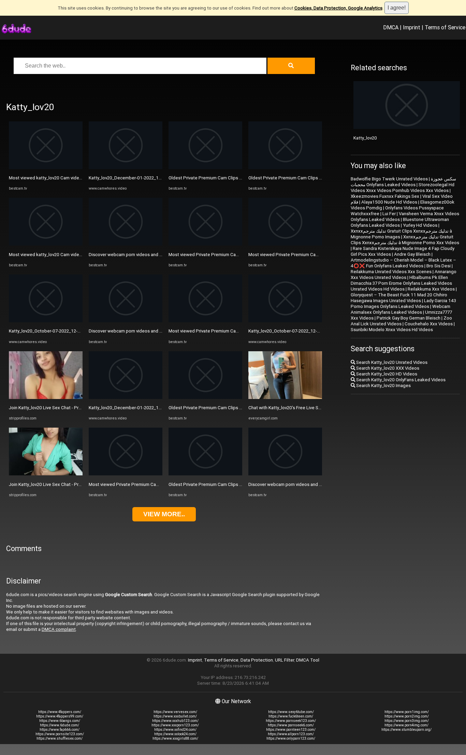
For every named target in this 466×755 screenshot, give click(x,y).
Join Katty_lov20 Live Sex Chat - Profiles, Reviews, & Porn (67, 408)
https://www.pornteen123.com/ (291, 729)
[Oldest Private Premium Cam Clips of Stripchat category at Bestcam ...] (205, 168)
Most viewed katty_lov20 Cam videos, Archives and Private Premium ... (80, 178)
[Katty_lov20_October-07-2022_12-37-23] (46, 321)
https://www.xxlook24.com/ (175, 734)
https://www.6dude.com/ (59, 725)
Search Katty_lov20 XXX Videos (387, 368)
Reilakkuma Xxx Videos (431, 289)
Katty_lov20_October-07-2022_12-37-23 (48, 331)
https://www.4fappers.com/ (59, 712)
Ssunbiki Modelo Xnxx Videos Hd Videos (392, 329)
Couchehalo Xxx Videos (429, 324)
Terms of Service (445, 27)
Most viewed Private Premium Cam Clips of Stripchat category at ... (156, 484)
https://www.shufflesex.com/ (60, 738)
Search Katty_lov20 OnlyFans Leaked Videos (400, 380)
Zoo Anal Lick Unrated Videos (401, 321)
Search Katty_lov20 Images (383, 385)
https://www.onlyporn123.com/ (290, 738)
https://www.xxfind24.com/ (175, 729)
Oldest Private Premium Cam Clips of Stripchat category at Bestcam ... (239, 178)
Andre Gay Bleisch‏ (412, 254)
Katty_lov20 (365, 138)
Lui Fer (389, 214)
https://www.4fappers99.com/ (59, 716)
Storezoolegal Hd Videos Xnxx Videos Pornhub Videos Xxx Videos (402, 187)
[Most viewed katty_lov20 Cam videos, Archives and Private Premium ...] (46, 168)
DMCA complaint (59, 629)
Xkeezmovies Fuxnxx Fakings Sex (385, 196)
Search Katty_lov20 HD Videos (386, 374)
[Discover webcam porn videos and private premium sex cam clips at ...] (125, 244)
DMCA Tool (307, 660)
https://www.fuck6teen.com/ (290, 716)
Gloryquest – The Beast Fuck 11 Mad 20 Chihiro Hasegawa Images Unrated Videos (399, 298)
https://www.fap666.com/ (59, 729)
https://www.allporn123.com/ (291, 734)
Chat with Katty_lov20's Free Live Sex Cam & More (298, 408)
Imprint (411, 27)
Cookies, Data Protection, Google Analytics (338, 8)
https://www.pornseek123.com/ (291, 721)
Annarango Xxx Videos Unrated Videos (403, 274)
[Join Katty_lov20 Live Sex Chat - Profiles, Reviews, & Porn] (46, 397)
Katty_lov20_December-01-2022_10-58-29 (132, 178)
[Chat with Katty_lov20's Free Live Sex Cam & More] (285, 397)
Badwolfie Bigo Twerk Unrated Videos (389, 179)
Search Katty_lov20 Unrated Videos (391, 362)
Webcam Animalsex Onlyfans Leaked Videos (400, 309)
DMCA (390, 27)
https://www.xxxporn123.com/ (175, 725)
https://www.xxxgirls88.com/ (175, 738)
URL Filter (284, 660)
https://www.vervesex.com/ (175, 712)
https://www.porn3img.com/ (406, 721)
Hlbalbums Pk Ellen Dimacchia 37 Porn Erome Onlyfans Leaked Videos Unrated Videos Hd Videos (401, 283)
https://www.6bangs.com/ (59, 721)
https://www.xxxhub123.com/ (175, 721)
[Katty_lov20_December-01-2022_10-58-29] (125, 168)
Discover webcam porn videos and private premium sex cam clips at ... (159, 254)
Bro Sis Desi (438, 266)
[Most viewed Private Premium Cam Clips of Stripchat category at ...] (125, 474)
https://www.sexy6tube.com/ (291, 712)
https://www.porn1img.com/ (406, 712)
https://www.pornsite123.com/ (59, 734)
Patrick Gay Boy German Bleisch (408, 318)
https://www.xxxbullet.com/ (175, 716)
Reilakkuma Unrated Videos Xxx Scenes (391, 272)
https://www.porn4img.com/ (406, 725)
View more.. (164, 514)
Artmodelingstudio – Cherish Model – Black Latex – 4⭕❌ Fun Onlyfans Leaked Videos (403, 263)
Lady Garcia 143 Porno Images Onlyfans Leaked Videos (403, 303)
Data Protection (257, 660)
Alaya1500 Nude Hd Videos (389, 202)
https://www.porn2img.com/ (406, 716)
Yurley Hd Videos (420, 225)
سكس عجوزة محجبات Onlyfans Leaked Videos (403, 182)
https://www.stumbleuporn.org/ (406, 729)
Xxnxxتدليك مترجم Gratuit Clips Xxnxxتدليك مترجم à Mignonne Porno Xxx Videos (405, 240)
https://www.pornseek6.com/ (291, 725)
